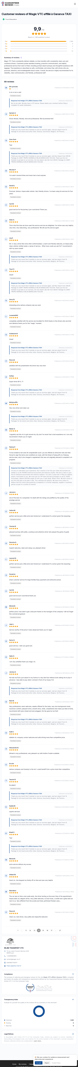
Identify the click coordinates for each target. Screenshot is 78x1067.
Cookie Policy (56, 1063)
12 (30, 930)
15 (43, 930)
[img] (21, 57)
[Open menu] (75, 4)
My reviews (23, 1064)
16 (47, 930)
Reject (47, 1063)
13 (34, 930)
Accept (38, 1063)
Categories (32, 1064)
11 (26, 930)
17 (51, 930)
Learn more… (38, 1041)
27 (60, 930)
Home (14, 1064)
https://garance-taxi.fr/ (14, 966)
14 (39, 930)
